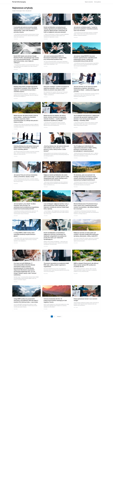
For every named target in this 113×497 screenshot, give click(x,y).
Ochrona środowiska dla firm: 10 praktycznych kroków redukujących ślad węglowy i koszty (55, 300)
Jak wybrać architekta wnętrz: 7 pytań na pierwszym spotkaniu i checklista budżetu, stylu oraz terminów (86, 28)
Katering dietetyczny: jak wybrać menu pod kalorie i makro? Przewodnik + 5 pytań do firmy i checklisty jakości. (26, 147)
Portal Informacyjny (19, 2)
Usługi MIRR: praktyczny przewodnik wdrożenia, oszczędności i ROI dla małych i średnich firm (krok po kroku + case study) (26, 300)
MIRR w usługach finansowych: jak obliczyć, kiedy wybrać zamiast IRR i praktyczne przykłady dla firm (86, 265)
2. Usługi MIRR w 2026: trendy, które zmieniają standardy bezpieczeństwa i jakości (24, 234)
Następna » (59, 316)
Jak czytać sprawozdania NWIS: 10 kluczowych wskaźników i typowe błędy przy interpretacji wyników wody (55, 57)
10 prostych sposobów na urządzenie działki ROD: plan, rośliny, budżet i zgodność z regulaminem (56, 265)
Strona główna (97, 1)
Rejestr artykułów (89, 1)
